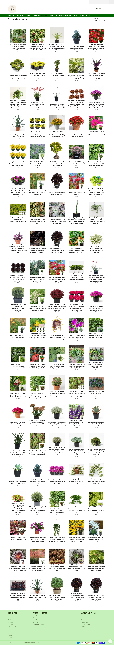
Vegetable (37, 15)
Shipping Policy (85, 624)
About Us (84, 615)
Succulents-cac (36, 622)
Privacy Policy (85, 631)
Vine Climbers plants (38, 624)
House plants (19, 15)
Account (103, 8)
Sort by (96, 18)
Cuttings (81, 15)
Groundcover (36, 620)
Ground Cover (53, 15)
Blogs (83, 626)
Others (88, 15)
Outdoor (29, 15)
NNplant (14, 642)
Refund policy (85, 622)
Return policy (85, 628)
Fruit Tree (68, 15)
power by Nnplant (21, 642)
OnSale (75, 15)
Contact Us (84, 617)
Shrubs (34, 617)
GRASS (35, 615)
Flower (61, 15)
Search (111, 2)
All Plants (11, 15)
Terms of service (85, 620)
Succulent (44, 15)
